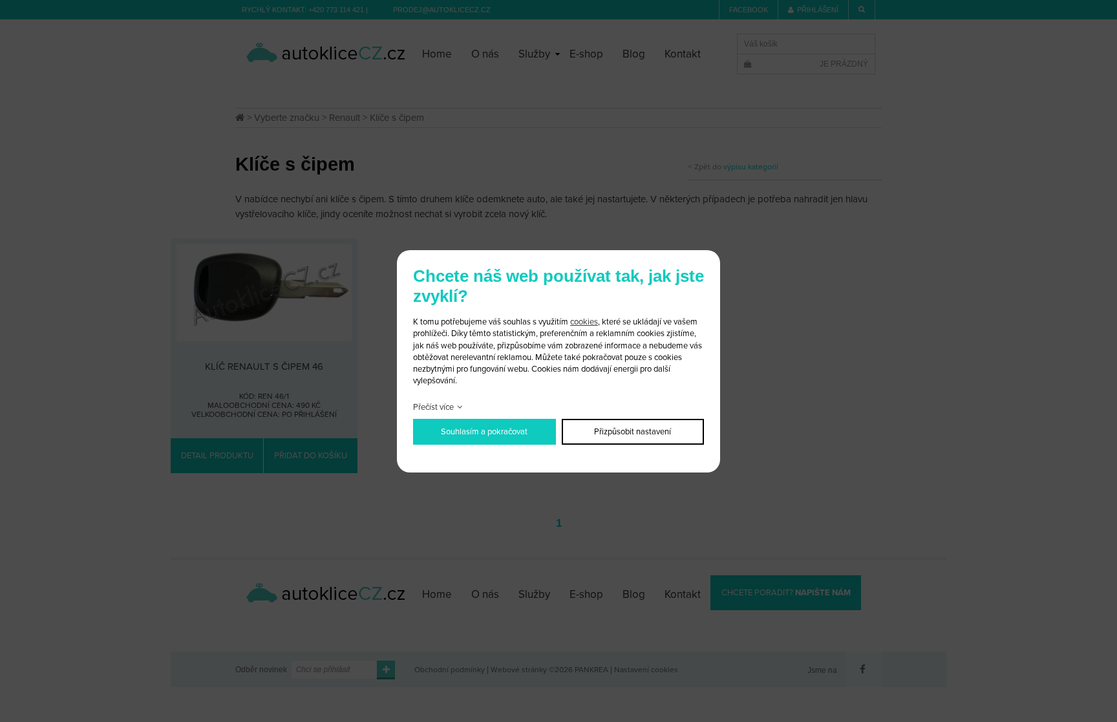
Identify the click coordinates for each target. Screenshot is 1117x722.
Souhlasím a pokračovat (484, 432)
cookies (584, 322)
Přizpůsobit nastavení (632, 432)
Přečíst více (433, 407)
